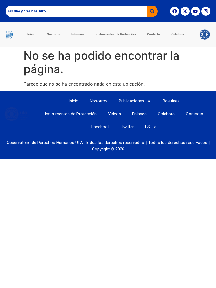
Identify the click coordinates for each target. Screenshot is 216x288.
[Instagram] (205, 11)
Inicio (31, 34)
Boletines (171, 101)
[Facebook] (174, 11)
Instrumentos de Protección (116, 34)
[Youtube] (195, 11)
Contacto (153, 34)
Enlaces (139, 113)
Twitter (127, 126)
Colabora (177, 34)
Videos (114, 113)
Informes (77, 34)
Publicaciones (131, 101)
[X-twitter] (185, 11)
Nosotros (53, 34)
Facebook (100, 126)
